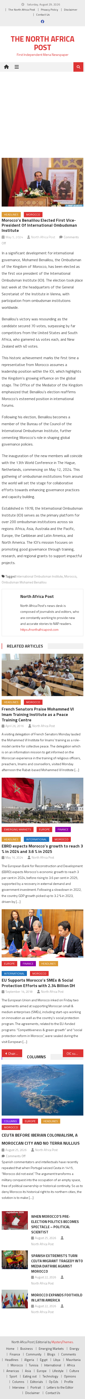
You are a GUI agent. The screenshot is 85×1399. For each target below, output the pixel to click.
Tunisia (33, 1365)
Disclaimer (70, 9)
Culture (74, 1370)
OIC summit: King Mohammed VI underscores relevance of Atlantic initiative (75, 1053)
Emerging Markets (17, 829)
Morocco (33, 214)
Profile (68, 1381)
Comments (68, 1354)
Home (10, 1348)
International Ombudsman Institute (39, 576)
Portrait (35, 1387)
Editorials (36, 1381)
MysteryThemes (62, 1342)
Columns (36, 1057)
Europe (44, 829)
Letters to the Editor (60, 1387)
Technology (50, 1376)
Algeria (29, 1359)
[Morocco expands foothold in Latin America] (15, 1299)
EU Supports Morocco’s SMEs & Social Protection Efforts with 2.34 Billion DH (38, 983)
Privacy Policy (49, 9)
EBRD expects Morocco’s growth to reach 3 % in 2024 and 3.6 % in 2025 (42, 849)
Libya (56, 1359)
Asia (28, 1370)
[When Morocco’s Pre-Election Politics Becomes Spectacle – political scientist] (15, 1220)
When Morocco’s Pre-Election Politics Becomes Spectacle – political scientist (55, 1224)
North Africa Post (43, 236)
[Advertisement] (42, 111)
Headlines (11, 214)
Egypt (43, 1359)
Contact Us (43, 14)
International (36, 839)
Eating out (30, 1376)
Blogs (51, 1354)
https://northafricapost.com (39, 629)
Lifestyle (58, 1370)
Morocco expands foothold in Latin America (56, 1297)
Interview (18, 1387)
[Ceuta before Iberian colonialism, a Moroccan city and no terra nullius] (42, 1090)
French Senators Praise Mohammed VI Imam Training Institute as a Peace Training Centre (38, 714)
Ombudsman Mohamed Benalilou (24, 582)
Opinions (70, 1376)
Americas (12, 1370)
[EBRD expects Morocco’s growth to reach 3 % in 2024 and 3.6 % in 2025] (42, 801)
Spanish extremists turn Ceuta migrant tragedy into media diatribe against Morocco (57, 1263)
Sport (13, 1376)
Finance (63, 829)
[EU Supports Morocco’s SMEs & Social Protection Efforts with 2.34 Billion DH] (42, 933)
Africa (71, 1365)
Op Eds (53, 1381)
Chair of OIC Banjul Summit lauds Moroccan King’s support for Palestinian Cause (15, 1053)
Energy (74, 1348)
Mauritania (73, 1359)
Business (26, 1348)
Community (33, 1354)
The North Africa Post (21, 9)
